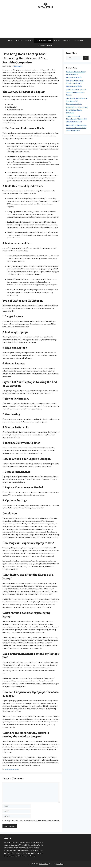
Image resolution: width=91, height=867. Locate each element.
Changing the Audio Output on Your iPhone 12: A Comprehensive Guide (77, 101)
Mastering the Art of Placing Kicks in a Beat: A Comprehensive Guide (76, 74)
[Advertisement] (45, 24)
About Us (57, 40)
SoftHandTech (43, 864)
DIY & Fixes (28, 40)
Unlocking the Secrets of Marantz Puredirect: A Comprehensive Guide (74, 83)
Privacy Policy (78, 40)
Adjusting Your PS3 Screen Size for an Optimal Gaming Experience (77, 110)
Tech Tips (19, 40)
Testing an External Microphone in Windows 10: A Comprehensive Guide (76, 119)
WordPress (60, 864)
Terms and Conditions (45, 45)
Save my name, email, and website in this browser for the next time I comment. (31, 821)
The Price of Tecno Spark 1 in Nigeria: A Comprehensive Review (76, 92)
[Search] (86, 58)
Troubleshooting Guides (43, 40)
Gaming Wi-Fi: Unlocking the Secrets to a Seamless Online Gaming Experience (76, 127)
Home (10, 40)
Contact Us (67, 40)
